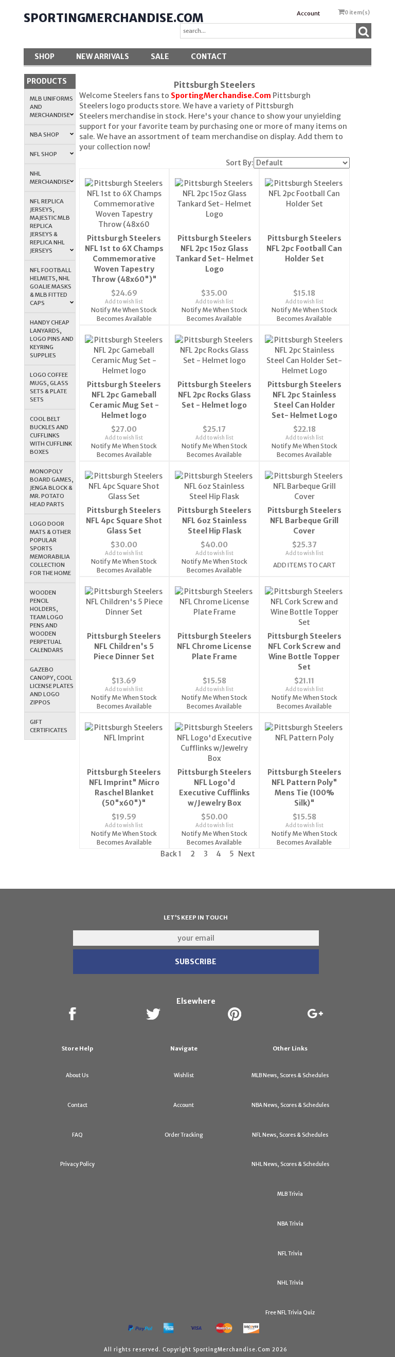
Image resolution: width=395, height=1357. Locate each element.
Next (246, 853)
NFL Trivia (290, 1253)
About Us (77, 1075)
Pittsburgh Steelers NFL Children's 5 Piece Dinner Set (124, 646)
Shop (44, 56)
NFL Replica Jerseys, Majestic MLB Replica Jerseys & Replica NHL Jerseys (50, 226)
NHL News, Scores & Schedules (290, 1164)
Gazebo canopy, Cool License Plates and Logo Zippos (52, 686)
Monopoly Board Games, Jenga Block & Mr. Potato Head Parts (52, 488)
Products (47, 81)
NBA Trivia (290, 1223)
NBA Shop (44, 134)
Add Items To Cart (304, 565)
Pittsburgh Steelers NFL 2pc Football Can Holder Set (304, 248)
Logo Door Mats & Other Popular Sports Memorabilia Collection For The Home (50, 548)
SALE (160, 56)
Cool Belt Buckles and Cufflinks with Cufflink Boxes (51, 435)
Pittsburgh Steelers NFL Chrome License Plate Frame (214, 646)
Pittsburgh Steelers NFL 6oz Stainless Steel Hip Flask (214, 521)
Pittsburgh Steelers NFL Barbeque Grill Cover (304, 521)
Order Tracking (184, 1135)
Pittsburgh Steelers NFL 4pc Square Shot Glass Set (124, 521)
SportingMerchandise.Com (114, 18)
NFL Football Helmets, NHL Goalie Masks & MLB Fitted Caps (50, 286)
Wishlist (184, 1075)
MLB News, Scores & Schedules (290, 1075)
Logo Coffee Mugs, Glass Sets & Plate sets (49, 387)
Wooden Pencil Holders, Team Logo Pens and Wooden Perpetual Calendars (46, 621)
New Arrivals (102, 56)
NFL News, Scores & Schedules (290, 1135)
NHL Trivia (290, 1282)
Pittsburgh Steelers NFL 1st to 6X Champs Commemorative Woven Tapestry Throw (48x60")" (124, 259)
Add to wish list (124, 301)
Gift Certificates (48, 726)
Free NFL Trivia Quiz (290, 1312)
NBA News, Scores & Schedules (290, 1105)
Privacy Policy (77, 1164)
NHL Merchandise (50, 177)
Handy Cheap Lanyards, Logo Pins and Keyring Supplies (52, 339)
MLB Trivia (290, 1194)
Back (168, 853)
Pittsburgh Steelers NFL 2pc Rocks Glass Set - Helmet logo (214, 395)
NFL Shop (43, 154)
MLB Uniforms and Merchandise (51, 107)
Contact (209, 56)
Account (308, 13)
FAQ (77, 1135)
